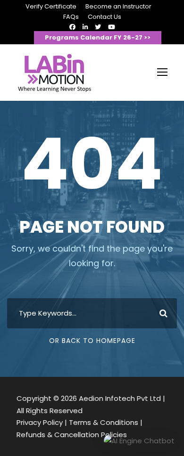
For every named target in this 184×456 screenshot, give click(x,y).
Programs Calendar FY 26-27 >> (98, 37)
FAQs (71, 16)
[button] (139, 441)
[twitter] (98, 27)
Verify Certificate (50, 6)
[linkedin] (85, 27)
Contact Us (104, 16)
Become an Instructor (118, 6)
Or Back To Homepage (92, 340)
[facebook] (72, 27)
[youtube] (111, 27)
